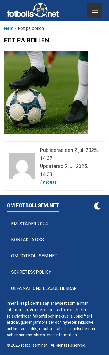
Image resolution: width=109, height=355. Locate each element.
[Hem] (33, 10)
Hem (8, 28)
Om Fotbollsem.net (34, 256)
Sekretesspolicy (31, 272)
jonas (51, 182)
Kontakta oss (27, 239)
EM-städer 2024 (29, 223)
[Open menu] (94, 10)
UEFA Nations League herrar (44, 288)
